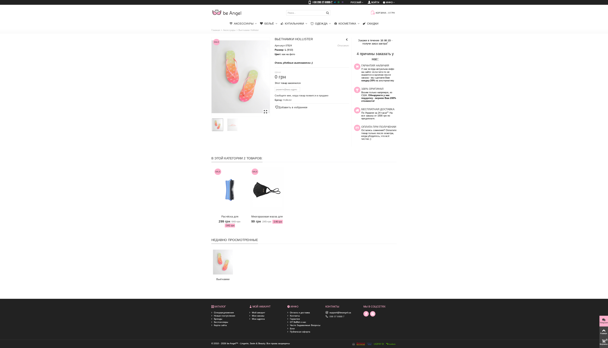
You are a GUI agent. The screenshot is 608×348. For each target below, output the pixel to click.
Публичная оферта (299, 331)
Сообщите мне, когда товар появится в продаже (301, 95)
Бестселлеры (220, 322)
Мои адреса (258, 319)
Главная (215, 30)
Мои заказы (257, 315)
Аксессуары (229, 30)
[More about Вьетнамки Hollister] (223, 262)
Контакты (294, 315)
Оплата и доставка (299, 312)
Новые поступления (224, 315)
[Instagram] (372, 314)
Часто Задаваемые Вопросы (304, 325)
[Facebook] (366, 314)
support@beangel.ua (340, 312)
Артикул (280, 45)
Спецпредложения (223, 312)
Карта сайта (220, 325)
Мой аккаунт (258, 312)
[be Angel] (226, 12)
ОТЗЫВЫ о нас (297, 322)
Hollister (287, 100)
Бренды (217, 319)
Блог (292, 328)
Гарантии (294, 319)
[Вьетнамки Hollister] (241, 76)
